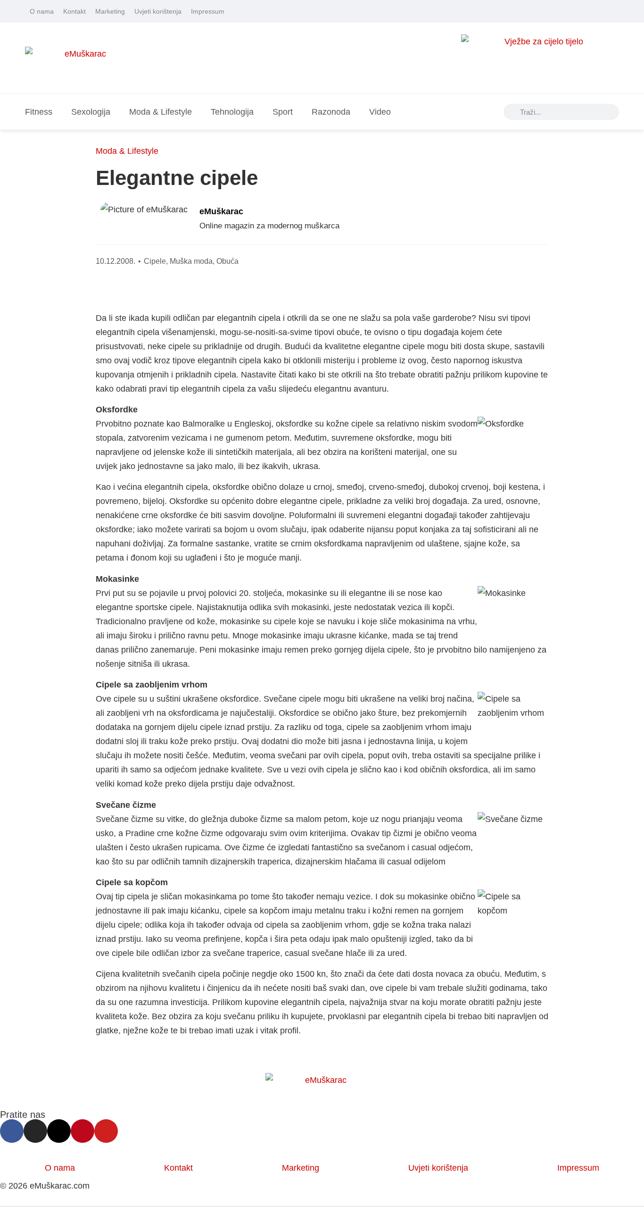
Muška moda (191, 261)
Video (380, 112)
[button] (469, 221)
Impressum (207, 11)
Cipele (155, 261)
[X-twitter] (588, 11)
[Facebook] (562, 11)
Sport (282, 112)
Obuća (227, 261)
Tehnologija (232, 112)
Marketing (110, 11)
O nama (42, 11)
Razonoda (331, 112)
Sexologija (90, 112)
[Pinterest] (601, 11)
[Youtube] (615, 11)
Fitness (38, 112)
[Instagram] (575, 11)
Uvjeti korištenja (158, 11)
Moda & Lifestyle (160, 112)
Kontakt (74, 11)
